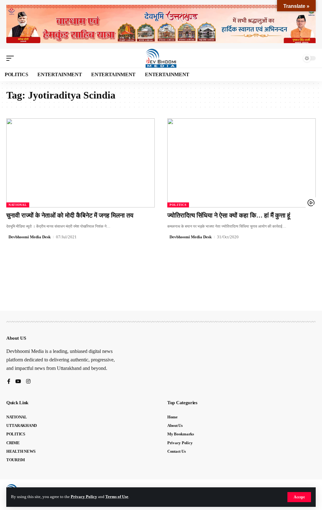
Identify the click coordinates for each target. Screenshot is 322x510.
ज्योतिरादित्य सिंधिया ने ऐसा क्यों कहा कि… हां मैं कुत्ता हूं (228, 215)
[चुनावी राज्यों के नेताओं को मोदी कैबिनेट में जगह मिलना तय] (80, 162)
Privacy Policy (84, 497)
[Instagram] (28, 381)
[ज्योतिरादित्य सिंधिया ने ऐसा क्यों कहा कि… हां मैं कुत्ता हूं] (241, 162)
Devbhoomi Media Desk (29, 237)
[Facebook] (8, 381)
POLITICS (178, 205)
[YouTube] (18, 381)
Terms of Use (116, 497)
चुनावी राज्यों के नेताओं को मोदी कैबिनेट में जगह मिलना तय (69, 215)
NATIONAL (17, 205)
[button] (299, 497)
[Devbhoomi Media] (161, 58)
